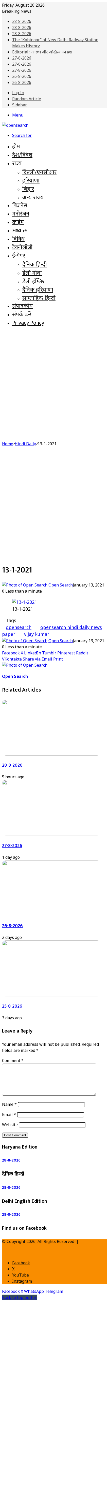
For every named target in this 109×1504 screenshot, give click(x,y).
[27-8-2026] (51, 834)
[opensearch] (15, 125)
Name (9, 1104)
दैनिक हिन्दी (34, 264)
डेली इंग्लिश (34, 281)
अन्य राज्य (33, 197)
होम (16, 146)
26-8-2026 (21, 76)
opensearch (18, 627)
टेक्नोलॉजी (22, 247)
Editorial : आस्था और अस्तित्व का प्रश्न (42, 52)
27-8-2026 (21, 58)
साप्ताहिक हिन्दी (39, 298)
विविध (18, 239)
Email (9, 1114)
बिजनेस (19, 205)
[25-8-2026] (51, 995)
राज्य (17, 163)
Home (7, 444)
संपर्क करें (21, 314)
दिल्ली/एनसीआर (39, 172)
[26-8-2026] (51, 915)
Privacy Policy (28, 323)
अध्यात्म (20, 230)
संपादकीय (22, 306)
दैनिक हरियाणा (37, 289)
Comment (13, 1060)
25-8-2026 (12, 1006)
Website (10, 1124)
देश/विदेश (22, 155)
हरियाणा (31, 180)
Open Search (60, 585)
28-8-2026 (21, 21)
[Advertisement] (54, 386)
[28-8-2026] (51, 754)
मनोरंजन (20, 214)
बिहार (28, 188)
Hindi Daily (25, 444)
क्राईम (18, 222)
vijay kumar (36, 634)
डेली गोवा (32, 272)
